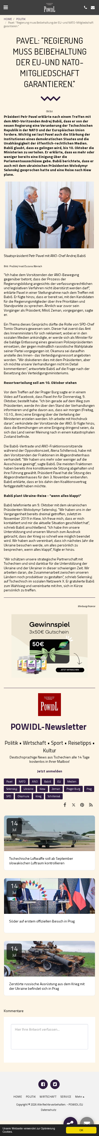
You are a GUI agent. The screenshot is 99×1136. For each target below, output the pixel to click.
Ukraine (28, 789)
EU (59, 781)
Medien (71, 781)
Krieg (38, 796)
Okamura (23, 796)
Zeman (56, 789)
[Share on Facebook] (64, 805)
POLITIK (20, 19)
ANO (35, 781)
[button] (5, 7)
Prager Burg (73, 789)
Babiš (47, 781)
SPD (8, 796)
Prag (89, 789)
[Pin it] (82, 805)
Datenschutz (48, 1110)
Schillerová (54, 796)
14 (14, 825)
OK (81, 1130)
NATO (22, 781)
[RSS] (91, 805)
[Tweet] (73, 805)
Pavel (9, 781)
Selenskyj (11, 789)
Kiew (42, 789)
